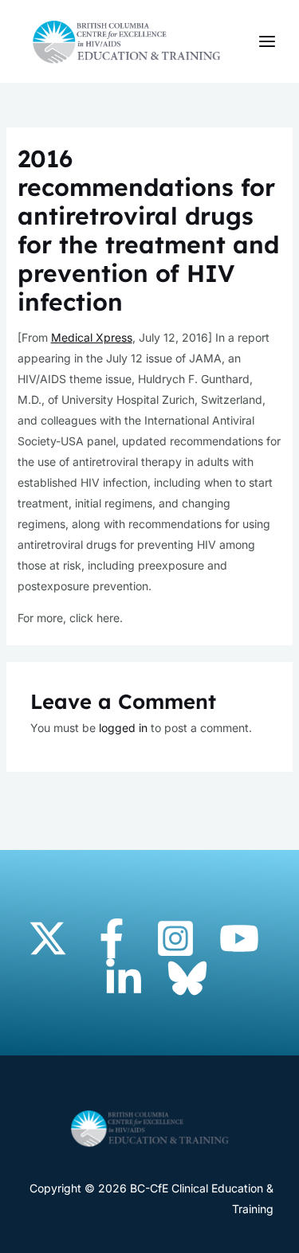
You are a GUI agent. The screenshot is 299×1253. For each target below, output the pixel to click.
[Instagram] (175, 938)
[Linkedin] (124, 978)
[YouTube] (239, 938)
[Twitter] (48, 938)
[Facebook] (112, 938)
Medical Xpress (91, 337)
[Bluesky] (187, 978)
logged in (123, 727)
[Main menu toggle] (267, 42)
